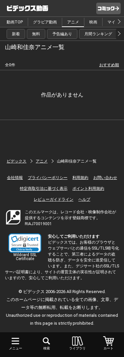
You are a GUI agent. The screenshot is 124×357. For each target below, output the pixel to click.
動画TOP (15, 22)
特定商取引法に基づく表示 (43, 188)
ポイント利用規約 (88, 188)
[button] (24, 243)
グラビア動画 (45, 22)
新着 (16, 34)
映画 (93, 22)
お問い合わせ (105, 177)
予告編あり (62, 34)
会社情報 (15, 177)
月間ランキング (98, 34)
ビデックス (16, 161)
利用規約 (80, 177)
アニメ (73, 22)
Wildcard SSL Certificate (25, 257)
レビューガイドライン (53, 199)
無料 (36, 34)
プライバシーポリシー (47, 177)
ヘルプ (84, 199)
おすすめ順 (109, 65)
